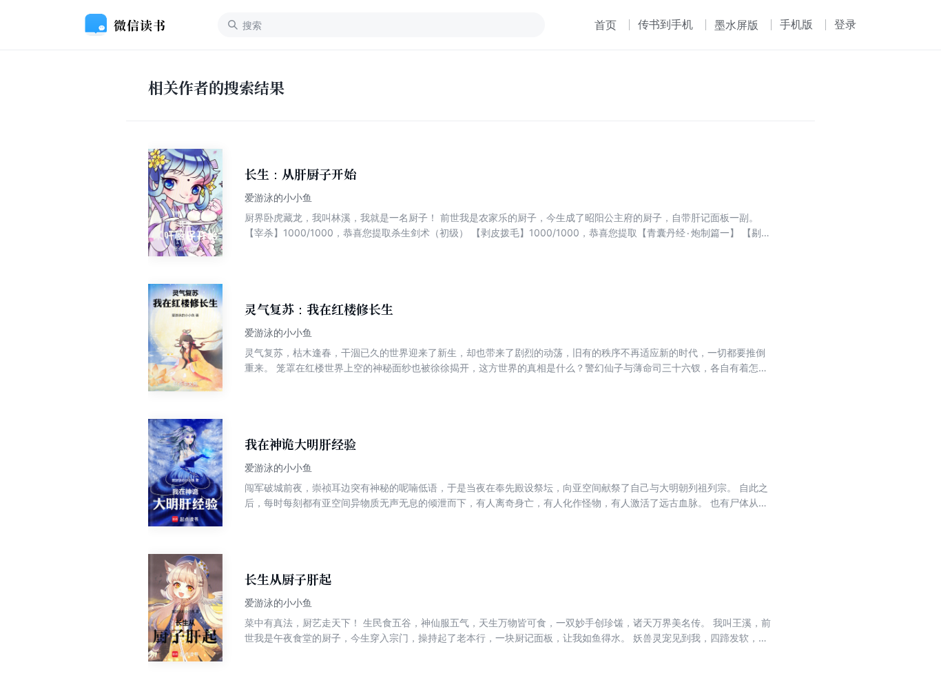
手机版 (796, 24)
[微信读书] (130, 25)
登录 (845, 24)
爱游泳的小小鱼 (278, 197)
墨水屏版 (736, 25)
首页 (605, 25)
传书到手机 (665, 24)
